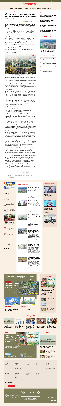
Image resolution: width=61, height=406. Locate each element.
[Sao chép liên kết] (35, 21)
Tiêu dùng (48, 364)
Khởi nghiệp (28, 373)
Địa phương (7, 365)
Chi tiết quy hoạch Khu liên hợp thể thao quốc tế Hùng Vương (13, 285)
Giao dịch (27, 365)
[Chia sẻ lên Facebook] (29, 21)
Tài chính (15, 8)
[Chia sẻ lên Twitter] (31, 21)
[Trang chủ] (8, 8)
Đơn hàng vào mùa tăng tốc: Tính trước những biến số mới (8, 326)
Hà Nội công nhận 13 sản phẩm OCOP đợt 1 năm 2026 (50, 300)
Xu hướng (7, 373)
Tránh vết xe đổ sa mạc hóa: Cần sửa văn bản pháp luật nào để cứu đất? (49, 71)
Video (13, 277)
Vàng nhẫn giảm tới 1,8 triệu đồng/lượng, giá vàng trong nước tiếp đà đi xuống (9, 229)
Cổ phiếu (27, 364)
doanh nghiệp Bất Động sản (19, 175)
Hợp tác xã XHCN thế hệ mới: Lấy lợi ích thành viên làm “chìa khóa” (50, 351)
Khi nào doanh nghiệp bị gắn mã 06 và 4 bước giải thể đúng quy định (47, 21)
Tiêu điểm (11, 8)
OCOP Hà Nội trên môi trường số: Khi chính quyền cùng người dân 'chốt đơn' (51, 294)
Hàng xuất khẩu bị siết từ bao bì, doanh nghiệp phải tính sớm (52, 326)
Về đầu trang (11, 386)
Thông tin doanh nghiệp (50, 368)
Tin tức (37, 363)
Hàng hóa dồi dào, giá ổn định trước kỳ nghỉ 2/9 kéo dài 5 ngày (9, 204)
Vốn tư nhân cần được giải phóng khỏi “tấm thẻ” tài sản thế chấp (9, 210)
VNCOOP (47, 372)
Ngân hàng (17, 363)
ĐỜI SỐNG (37, 372)
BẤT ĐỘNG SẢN (38, 361)
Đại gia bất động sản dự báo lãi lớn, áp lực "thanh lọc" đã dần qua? (48, 51)
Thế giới (6, 364)
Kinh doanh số (18, 368)
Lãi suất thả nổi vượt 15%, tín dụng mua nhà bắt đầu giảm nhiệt (9, 236)
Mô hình (16, 374)
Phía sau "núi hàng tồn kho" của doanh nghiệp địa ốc (34, 216)
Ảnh (8, 277)
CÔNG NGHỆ (7, 372)
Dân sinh (37, 373)
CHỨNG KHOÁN (28, 361)
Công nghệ (39, 8)
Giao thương (48, 365)
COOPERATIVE (17, 372)
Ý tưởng (27, 374)
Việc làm (37, 374)
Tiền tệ (16, 364)
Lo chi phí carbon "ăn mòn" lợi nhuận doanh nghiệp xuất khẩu (41, 326)
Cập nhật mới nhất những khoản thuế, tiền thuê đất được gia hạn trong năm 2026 (11, 309)
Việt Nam (6, 363)
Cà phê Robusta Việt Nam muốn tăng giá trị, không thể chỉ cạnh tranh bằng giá (48, 16)
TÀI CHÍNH (17, 361)
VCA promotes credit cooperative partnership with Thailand (49, 224)
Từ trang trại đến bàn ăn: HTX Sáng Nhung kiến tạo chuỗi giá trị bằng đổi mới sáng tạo (47, 289)
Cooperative (44, 8)
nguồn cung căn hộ (28, 175)
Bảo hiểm (17, 365)
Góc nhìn (27, 367)
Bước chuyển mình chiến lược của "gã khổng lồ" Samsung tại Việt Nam (9, 198)
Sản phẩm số (7, 374)
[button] (34, 354)
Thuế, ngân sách (18, 367)
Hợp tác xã (17, 373)
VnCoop (48, 276)
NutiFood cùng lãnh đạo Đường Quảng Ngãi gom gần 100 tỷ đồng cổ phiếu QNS (48, 31)
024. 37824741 (53, 397)
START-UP (27, 372)
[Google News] (25, 21)
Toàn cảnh (13, 11)
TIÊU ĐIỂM (6, 361)
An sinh (16, 377)
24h (26, 363)
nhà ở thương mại (11, 177)
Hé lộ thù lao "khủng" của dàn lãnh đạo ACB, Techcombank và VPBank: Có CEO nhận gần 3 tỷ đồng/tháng (9, 242)
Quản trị (47, 367)
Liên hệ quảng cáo (8, 382)
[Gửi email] (33, 21)
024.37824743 (53, 398)
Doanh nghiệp (33, 8)
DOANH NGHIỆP (48, 361)
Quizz (32, 279)
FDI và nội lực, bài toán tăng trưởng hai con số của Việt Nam (19, 326)
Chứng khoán (20, 8)
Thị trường (48, 363)
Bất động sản (26, 8)
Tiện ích (9, 248)
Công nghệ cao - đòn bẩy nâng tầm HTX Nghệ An (50, 309)
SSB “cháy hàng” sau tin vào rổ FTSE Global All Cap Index (48, 26)
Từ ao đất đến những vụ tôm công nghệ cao (50, 304)
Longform (30, 277)
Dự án (5, 248)
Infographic (21, 277)
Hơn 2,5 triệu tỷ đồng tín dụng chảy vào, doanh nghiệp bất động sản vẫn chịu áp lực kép (49, 63)
